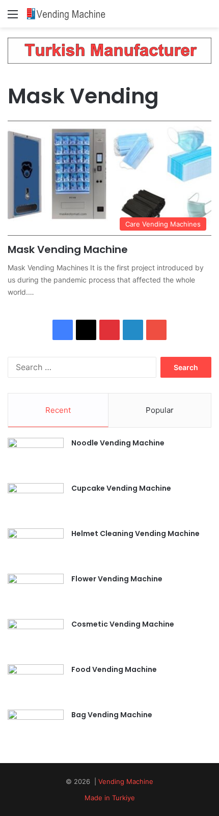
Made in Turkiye (110, 798)
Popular (160, 410)
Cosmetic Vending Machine (122, 624)
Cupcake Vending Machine (121, 488)
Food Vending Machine (114, 669)
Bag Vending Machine (111, 715)
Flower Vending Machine (116, 579)
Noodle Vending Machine (118, 443)
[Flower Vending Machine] (36, 593)
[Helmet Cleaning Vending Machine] (36, 547)
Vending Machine (125, 781)
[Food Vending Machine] (36, 683)
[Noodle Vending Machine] (36, 457)
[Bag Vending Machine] (36, 729)
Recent (58, 410)
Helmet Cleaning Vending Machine (135, 533)
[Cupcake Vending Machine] (36, 502)
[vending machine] (66, 13)
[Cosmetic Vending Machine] (36, 638)
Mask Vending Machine (68, 249)
